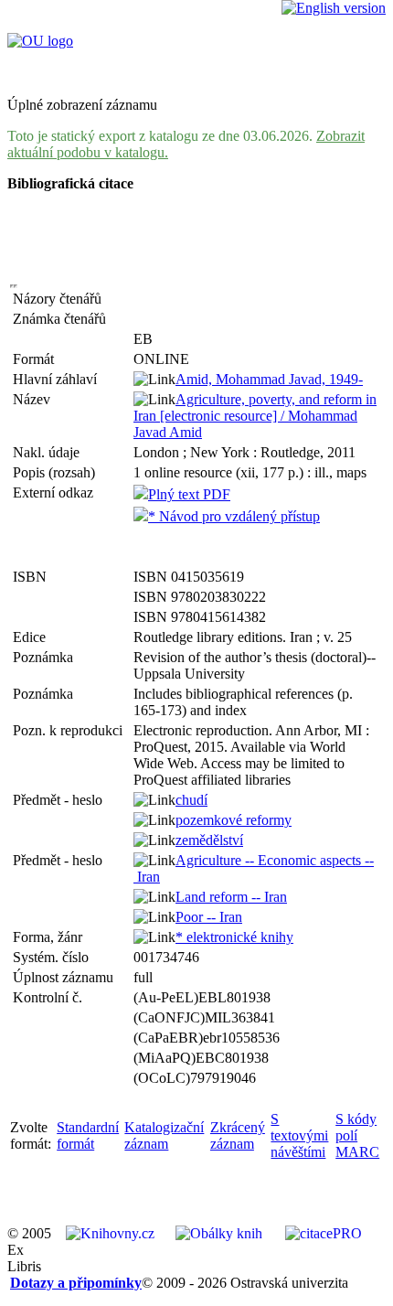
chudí (191, 800)
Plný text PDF (189, 494)
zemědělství (209, 840)
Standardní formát (88, 1135)
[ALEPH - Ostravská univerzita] (40, 40)
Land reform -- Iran (231, 897)
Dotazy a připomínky (76, 1282)
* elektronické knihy (234, 937)
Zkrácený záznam (237, 1135)
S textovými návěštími (299, 1135)
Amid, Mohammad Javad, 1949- (269, 379)
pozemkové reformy (233, 820)
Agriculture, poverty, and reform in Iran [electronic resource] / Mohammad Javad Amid (255, 415)
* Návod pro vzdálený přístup (234, 516)
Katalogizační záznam (164, 1135)
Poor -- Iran (208, 917)
